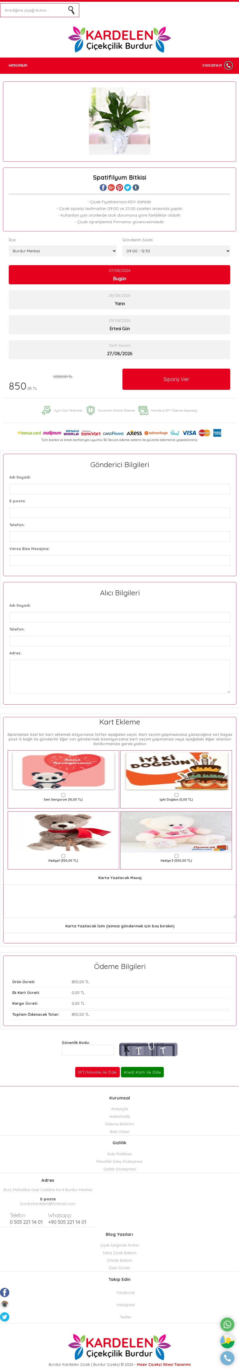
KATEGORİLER (18, 65)
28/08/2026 (119, 299)
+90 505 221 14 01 (67, 1218)
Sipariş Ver (176, 379)
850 (41, 383)
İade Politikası (119, 1154)
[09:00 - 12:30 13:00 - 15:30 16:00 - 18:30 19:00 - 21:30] (176, 251)
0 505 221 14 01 (212, 65)
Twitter (125, 1317)
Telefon (17, 1215)
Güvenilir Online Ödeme (116, 410)
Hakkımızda (119, 1116)
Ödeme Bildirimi (119, 1124)
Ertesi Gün (120, 328)
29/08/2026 (119, 324)
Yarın (120, 303)
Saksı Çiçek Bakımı (119, 1252)
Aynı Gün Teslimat (68, 410)
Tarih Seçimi (120, 345)
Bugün (119, 278)
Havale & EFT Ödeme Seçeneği (174, 410)
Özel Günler (119, 1267)
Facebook (126, 1292)
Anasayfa (119, 1108)
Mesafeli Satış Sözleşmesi (119, 1161)
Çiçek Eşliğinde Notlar (119, 1245)
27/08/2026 (119, 274)
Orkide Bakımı (119, 1260)
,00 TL (50, 981)
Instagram (126, 1304)
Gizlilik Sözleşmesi (119, 1169)
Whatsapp (59, 1215)
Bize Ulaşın (119, 1131)
